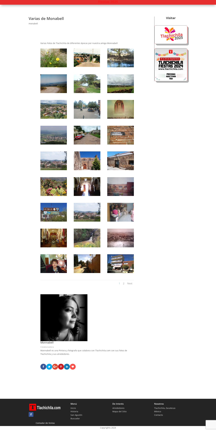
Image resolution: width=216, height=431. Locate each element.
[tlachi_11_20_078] (87, 195)
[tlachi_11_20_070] (120, 118)
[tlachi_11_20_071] (53, 143)
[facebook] (31, 414)
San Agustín (76, 415)
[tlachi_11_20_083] (53, 246)
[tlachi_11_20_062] (53, 66)
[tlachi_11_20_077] (53, 195)
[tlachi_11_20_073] (120, 143)
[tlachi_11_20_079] (120, 195)
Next (129, 283)
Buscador (75, 418)
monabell (33, 23)
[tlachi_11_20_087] (87, 272)
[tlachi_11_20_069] (87, 118)
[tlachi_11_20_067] (120, 92)
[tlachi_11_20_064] (120, 66)
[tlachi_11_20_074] (53, 169)
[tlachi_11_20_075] (87, 169)
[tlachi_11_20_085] (120, 246)
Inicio (73, 408)
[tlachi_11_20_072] (87, 143)
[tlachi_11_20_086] (53, 272)
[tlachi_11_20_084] (87, 246)
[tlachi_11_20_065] (53, 92)
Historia (74, 411)
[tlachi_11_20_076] (120, 169)
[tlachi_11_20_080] (53, 220)
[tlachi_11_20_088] (120, 272)
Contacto (158, 415)
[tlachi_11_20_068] (53, 118)
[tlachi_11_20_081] (87, 220)
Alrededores (118, 408)
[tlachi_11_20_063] (87, 66)
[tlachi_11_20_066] (87, 92)
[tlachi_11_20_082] (120, 220)
